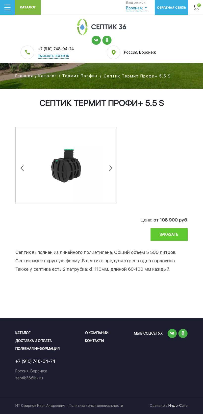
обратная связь (171, 7)
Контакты (94, 341)
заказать (169, 234)
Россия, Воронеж (140, 52)
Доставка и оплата (33, 341)
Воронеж (135, 8)
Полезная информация (37, 349)
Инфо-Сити (178, 406)
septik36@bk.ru (29, 378)
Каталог (28, 7)
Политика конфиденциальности (96, 406)
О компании (96, 333)
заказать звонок (53, 56)
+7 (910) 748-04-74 (56, 49)
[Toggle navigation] (7, 7)
